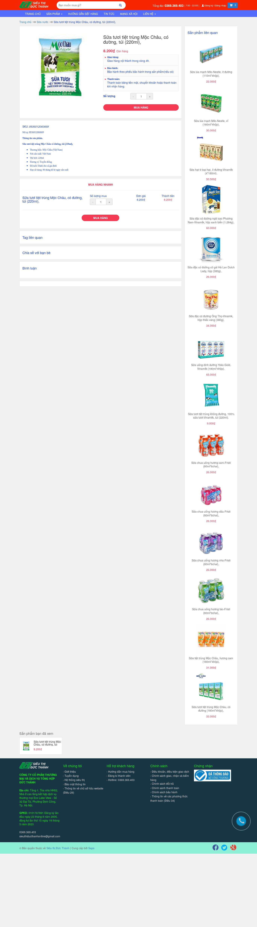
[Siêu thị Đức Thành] (34, 4)
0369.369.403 (174, 5)
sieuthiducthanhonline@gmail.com (39, 836)
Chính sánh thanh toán (165, 788)
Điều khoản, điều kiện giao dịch (170, 771)
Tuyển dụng (72, 776)
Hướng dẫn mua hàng (121, 771)
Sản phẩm (53, 14)
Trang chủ (33, 14)
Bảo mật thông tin (75, 784)
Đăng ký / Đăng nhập (215, 5)
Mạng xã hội (129, 14)
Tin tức (109, 14)
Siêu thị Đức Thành (57, 848)
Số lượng (109, 96)
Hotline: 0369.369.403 (121, 780)
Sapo (91, 848)
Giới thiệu (70, 771)
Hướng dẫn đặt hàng (83, 14)
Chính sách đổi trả (163, 783)
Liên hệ (148, 14)
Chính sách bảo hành (164, 792)
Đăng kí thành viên (119, 776)
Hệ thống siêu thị (75, 780)
